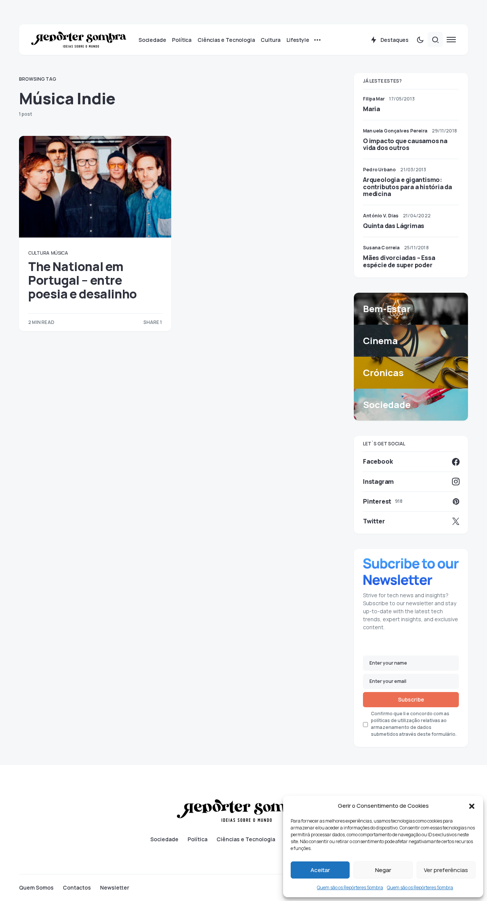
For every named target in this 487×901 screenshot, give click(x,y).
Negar (383, 870)
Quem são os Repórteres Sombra (350, 887)
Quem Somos (36, 887)
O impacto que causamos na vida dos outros (405, 144)
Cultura (38, 253)
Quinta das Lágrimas (393, 226)
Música (59, 253)
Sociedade (164, 839)
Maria (371, 109)
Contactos (77, 887)
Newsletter (114, 887)
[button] (472, 806)
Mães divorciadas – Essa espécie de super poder (399, 261)
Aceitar (320, 870)
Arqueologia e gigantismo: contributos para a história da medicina (407, 186)
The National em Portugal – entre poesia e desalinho (82, 280)
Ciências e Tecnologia (245, 839)
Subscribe (411, 699)
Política (197, 839)
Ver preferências (446, 870)
